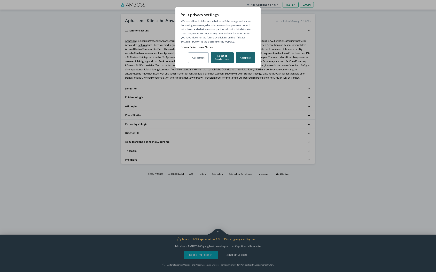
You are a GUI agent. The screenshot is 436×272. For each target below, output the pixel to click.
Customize (198, 57)
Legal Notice (205, 47)
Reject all (222, 57)
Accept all (245, 57)
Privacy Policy (188, 47)
